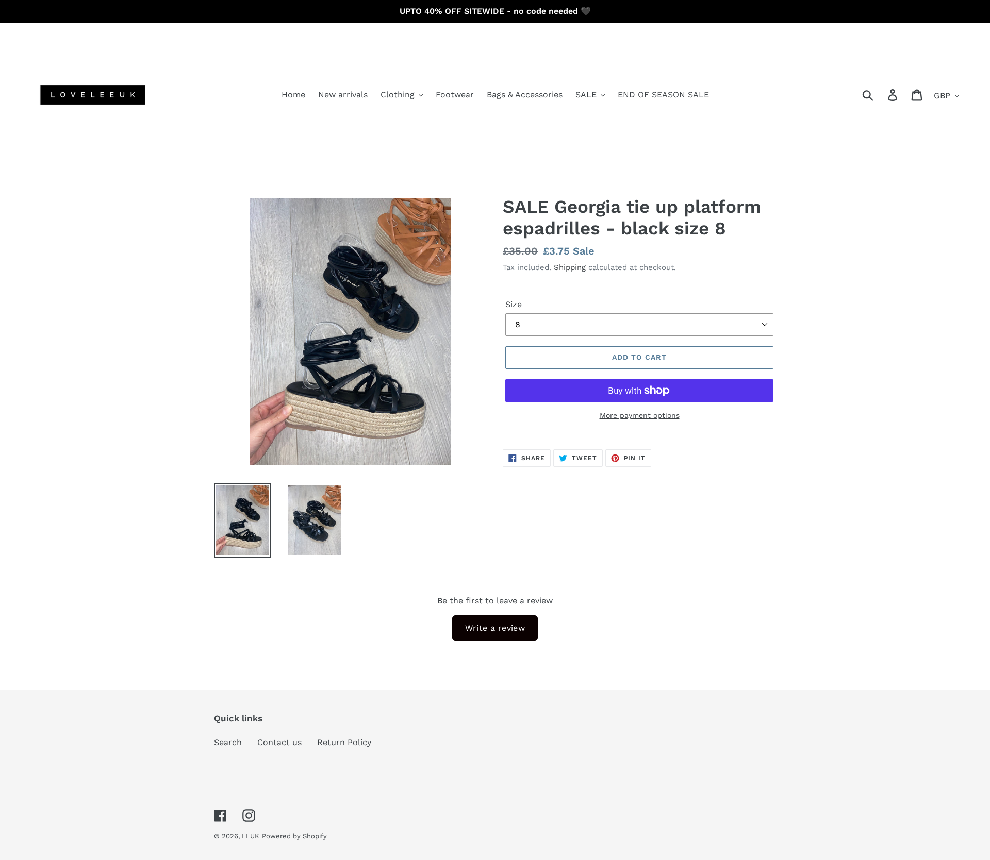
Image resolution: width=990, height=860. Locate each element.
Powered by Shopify (294, 836)
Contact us (279, 742)
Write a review (495, 628)
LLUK (250, 836)
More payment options (640, 415)
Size (513, 304)
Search (228, 742)
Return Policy (344, 742)
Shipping (570, 267)
